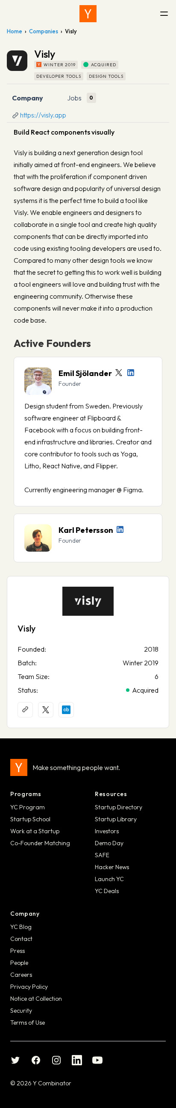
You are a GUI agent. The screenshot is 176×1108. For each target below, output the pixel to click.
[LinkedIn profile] (131, 372)
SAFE (102, 855)
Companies (43, 31)
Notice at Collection (36, 998)
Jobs (74, 98)
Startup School (30, 819)
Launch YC (109, 879)
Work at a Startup (34, 831)
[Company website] (25, 709)
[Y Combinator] (88, 13)
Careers (21, 975)
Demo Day (109, 843)
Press (17, 951)
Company (27, 98)
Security (21, 1010)
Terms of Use (27, 1022)
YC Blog (21, 927)
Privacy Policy (29, 986)
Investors (107, 831)
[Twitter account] (119, 372)
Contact (21, 939)
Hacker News (112, 867)
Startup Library (116, 819)
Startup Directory (118, 807)
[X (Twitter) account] (45, 709)
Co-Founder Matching (40, 843)
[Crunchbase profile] (66, 709)
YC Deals (107, 891)
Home (14, 31)
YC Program (27, 807)
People (19, 963)
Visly (26, 628)
